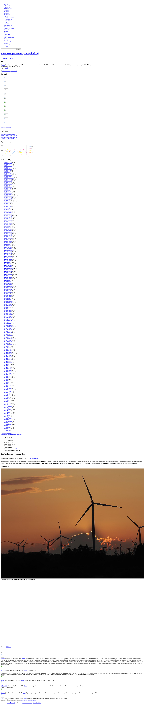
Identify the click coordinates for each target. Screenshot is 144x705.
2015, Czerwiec (8, 341)
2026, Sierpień (8, 163)
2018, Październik (9, 302)
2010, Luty (7, 430)
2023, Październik (9, 214)
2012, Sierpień (8, 392)
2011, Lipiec (7, 407)
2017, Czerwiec (8, 320)
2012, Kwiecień (8, 398)
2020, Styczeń (8, 281)
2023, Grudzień (8, 211)
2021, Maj (6, 257)
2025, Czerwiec (8, 184)
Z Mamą (6, 46)
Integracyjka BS (8, 25)
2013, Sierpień (8, 374)
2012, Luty (7, 401)
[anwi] (6, 104)
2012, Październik (9, 389)
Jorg (2, 698)
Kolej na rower (8, 26)
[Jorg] (6, 116)
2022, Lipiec (7, 236)
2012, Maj (6, 397)
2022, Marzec (7, 242)
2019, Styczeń (8, 299)
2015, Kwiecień (8, 344)
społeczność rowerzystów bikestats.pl (31, 703)
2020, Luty (7, 280)
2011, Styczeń (7, 417)
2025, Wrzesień (8, 179)
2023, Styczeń (8, 227)
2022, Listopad (8, 230)
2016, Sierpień (8, 329)
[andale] (6, 121)
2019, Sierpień (8, 289)
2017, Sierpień (8, 317)
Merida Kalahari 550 (9, 135)
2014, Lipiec (7, 358)
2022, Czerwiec (8, 238)
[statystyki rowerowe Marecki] (9, 71)
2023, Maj (6, 221)
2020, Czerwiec (8, 274)
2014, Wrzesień (8, 355)
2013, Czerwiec (8, 377)
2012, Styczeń (8, 403)
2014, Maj (6, 361)
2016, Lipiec (7, 331)
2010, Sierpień (8, 421)
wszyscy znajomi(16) (6, 127)
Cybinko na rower (9, 19)
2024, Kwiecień (8, 205)
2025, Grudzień (8, 175)
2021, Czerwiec (8, 256)
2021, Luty (7, 262)
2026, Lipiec (7, 164)
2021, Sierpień (8, 253)
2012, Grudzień (8, 386)
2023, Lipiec (7, 218)
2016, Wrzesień (8, 328)
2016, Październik (9, 326)
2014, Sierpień (8, 356)
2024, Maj (6, 203)
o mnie (6, 68)
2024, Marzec (7, 206)
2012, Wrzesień (8, 391)
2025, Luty (7, 190)
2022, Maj (6, 239)
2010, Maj (6, 426)
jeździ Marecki (11, 703)
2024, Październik (9, 196)
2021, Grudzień (8, 247)
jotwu (2, 680)
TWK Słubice (7, 40)
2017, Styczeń (8, 323)
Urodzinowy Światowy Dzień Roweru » (11, 434)
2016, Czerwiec (8, 332)
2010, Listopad (8, 418)
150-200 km (7, 7)
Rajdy (5, 35)
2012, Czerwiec (8, 395)
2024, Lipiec (7, 200)
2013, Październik (9, 371)
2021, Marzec (7, 260)
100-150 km (7, 5)
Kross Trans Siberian (9, 137)
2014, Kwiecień (8, 362)
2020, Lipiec (7, 272)
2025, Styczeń (8, 191)
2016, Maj (6, 334)
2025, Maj (6, 185)
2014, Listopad (8, 352)
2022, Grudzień (8, 229)
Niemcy (6, 32)
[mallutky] (6, 108)
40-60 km (6, 11)
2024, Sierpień (8, 199)
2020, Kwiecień (8, 277)
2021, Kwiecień (8, 259)
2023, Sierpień (8, 217)
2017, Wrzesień (8, 316)
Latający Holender (7, 138)
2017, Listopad (8, 314)
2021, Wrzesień (8, 251)
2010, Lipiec (7, 423)
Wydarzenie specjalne (9, 44)
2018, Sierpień (8, 305)
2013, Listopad (8, 370)
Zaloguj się (24, 700)
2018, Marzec (7, 311)
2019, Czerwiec (8, 292)
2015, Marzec (7, 346)
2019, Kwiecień (8, 295)
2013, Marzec (7, 382)
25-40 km (6, 10)
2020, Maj (6, 275)
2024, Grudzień (8, 193)
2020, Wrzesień (8, 269)
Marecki (3, 658)
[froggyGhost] (6, 88)
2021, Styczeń (8, 263)
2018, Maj (6, 308)
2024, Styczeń (8, 209)
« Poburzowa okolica (6, 433)
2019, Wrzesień (8, 287)
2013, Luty (7, 383)
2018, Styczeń (8, 313)
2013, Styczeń (8, 385)
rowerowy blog (7, 58)
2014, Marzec (7, 364)
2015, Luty (7, 347)
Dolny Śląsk (7, 20)
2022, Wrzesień (8, 233)
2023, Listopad (8, 212)
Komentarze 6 (34, 458)
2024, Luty (7, 208)
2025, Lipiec (7, 182)
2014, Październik (9, 353)
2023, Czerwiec (8, 220)
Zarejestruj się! (32, 700)
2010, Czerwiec (8, 424)
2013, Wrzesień (8, 373)
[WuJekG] (6, 112)
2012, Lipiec (7, 394)
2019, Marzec (7, 296)
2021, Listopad (8, 248)
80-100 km (7, 14)
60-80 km (6, 13)
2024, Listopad (8, 194)
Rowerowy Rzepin (9, 37)
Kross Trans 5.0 (8, 134)
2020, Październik (9, 268)
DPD (5, 22)
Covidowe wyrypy (9, 17)
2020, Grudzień (8, 265)
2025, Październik (9, 178)
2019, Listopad (8, 284)
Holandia (6, 23)
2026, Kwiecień (8, 169)
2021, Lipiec (7, 254)
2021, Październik (9, 250)
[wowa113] (6, 125)
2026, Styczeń (8, 173)
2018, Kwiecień (8, 310)
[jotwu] (6, 80)
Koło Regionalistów (9, 28)
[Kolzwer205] (6, 92)
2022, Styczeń (8, 245)
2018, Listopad (8, 301)
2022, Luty (7, 244)
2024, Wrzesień (8, 197)
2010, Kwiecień (8, 427)
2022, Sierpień (8, 235)
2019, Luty (7, 298)
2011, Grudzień (8, 404)
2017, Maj (6, 322)
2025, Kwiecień (8, 187)
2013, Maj (6, 379)
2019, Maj (6, 293)
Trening (6, 38)
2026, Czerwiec (8, 166)
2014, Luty (7, 365)
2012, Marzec (7, 400)
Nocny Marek (7, 34)
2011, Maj (6, 411)
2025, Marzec (7, 188)
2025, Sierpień (8, 181)
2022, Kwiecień (8, 241)
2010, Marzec (7, 429)
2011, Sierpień (8, 406)
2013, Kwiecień (8, 380)
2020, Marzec (7, 278)
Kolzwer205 (4, 686)
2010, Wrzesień (8, 420)
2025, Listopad (8, 176)
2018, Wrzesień (8, 304)
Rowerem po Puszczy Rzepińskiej (20, 53)
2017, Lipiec (7, 319)
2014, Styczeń (8, 367)
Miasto (6, 31)
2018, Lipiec (7, 307)
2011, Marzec (7, 414)
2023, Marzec (7, 224)
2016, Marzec (7, 337)
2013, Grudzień (8, 368)
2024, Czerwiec (8, 202)
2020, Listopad (8, 266)
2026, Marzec (7, 170)
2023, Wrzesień (8, 215)
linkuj (23, 658)
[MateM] (6, 100)
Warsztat (6, 43)
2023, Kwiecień (8, 223)
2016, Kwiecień (8, 335)
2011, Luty (7, 415)
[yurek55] (6, 96)
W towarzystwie (8, 41)
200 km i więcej (8, 8)
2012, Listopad (8, 388)
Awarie (6, 16)
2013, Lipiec (7, 376)
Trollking (3, 670)
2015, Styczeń (8, 349)
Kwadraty (6, 29)
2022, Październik (9, 232)
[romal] (6, 84)
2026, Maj (6, 167)
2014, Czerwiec (8, 359)
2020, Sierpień (8, 271)
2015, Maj (6, 343)
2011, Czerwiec (8, 409)
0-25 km (6, 4)
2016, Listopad (8, 325)
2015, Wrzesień (8, 340)
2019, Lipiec (7, 290)
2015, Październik (9, 338)
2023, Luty (7, 226)
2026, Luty (7, 172)
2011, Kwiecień (8, 412)
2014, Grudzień (8, 350)
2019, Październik (9, 286)
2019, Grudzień (8, 283)
